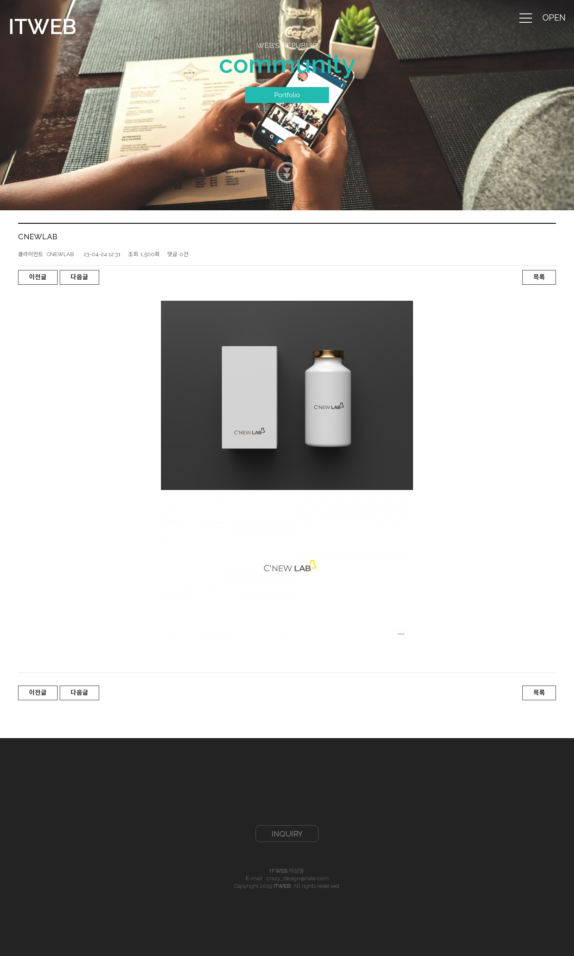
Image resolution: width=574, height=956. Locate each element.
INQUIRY (287, 833)
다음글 (79, 277)
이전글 (38, 277)
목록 (539, 277)
